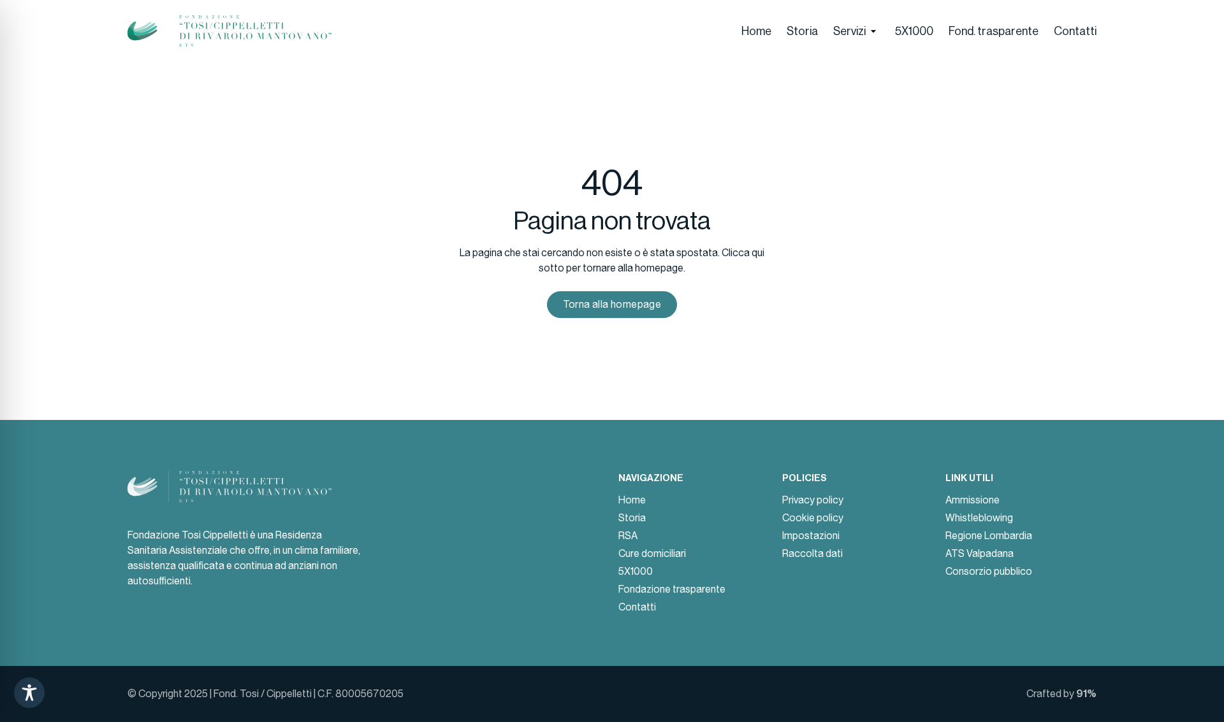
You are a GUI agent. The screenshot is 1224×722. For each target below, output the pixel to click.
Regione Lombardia (988, 536)
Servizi (849, 31)
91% (1086, 694)
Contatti (1075, 31)
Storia (802, 31)
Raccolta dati (812, 553)
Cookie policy (812, 518)
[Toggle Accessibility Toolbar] (29, 692)
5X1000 (914, 31)
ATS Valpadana (979, 553)
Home (756, 31)
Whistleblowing (979, 518)
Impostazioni (811, 536)
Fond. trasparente (993, 31)
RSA (628, 536)
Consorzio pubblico (988, 571)
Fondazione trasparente (671, 589)
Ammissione (972, 500)
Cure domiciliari (652, 553)
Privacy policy (812, 500)
